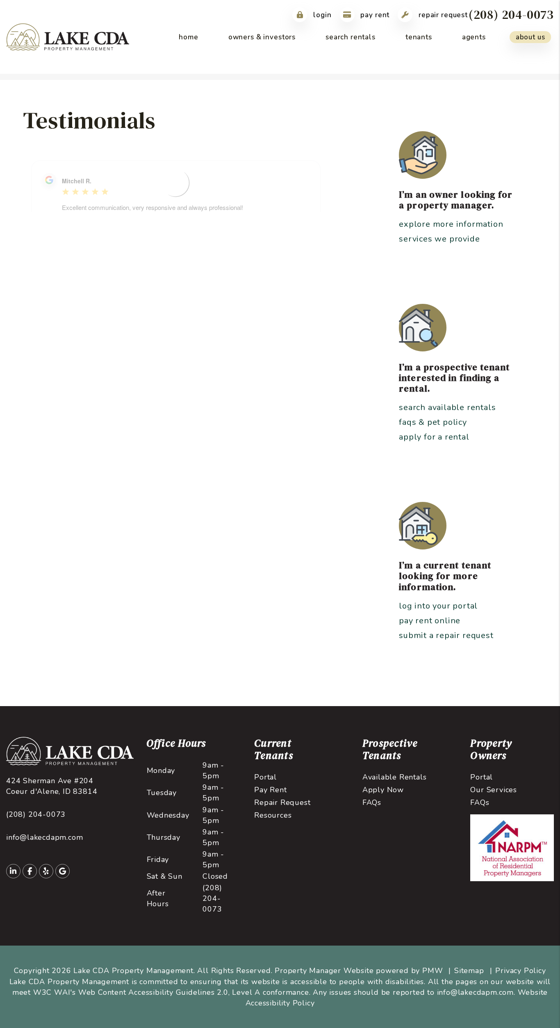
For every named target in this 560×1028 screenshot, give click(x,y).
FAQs (371, 802)
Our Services (493, 790)
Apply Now (383, 790)
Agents (474, 37)
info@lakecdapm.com (44, 837)
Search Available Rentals (447, 407)
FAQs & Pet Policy (433, 422)
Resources (272, 815)
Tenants (418, 37)
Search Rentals (351, 37)
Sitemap (469, 971)
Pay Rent (374, 15)
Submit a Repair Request (446, 635)
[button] (13, 871)
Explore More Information (451, 224)
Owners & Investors (262, 37)
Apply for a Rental (434, 436)
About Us (530, 37)
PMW (432, 971)
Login (321, 15)
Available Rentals (394, 777)
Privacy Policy (520, 971)
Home (188, 37)
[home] (67, 36)
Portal (265, 777)
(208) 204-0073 (511, 14)
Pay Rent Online (429, 620)
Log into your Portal (438, 605)
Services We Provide (439, 238)
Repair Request (442, 15)
